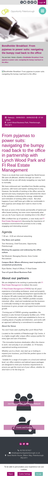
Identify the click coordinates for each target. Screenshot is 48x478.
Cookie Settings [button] (24, 474)
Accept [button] (38, 474)
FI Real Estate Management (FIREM (16, 289)
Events (19, 57)
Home (13, 57)
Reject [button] (10, 474)
